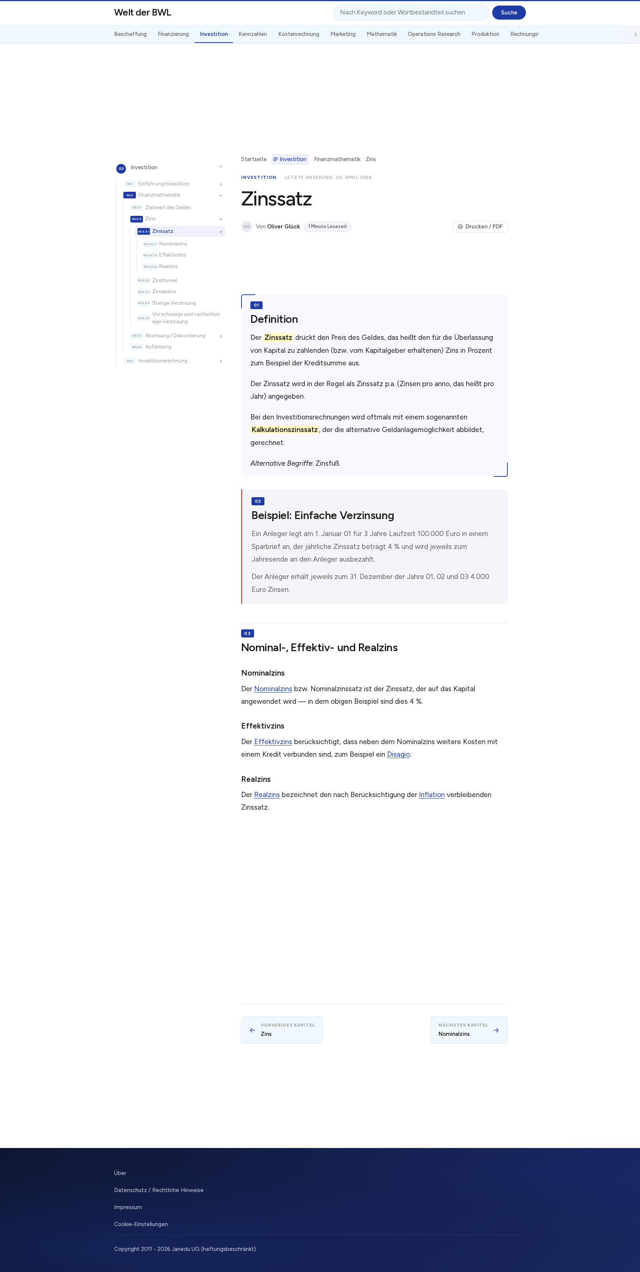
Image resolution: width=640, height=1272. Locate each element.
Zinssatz (162, 231)
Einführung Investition (164, 183)
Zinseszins (164, 291)
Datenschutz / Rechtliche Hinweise (159, 1190)
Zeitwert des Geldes (168, 207)
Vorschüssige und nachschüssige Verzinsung (186, 317)
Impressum (128, 1207)
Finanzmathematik (159, 195)
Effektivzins (172, 255)
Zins (150, 218)
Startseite (254, 159)
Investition (144, 167)
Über (120, 1173)
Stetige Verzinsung (174, 303)
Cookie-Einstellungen (141, 1224)
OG (246, 226)
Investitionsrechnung (163, 361)
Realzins (168, 266)
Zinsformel (164, 280)
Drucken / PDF (484, 226)
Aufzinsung (158, 346)
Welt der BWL (142, 12)
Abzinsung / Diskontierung (175, 335)
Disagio (398, 754)
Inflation (432, 794)
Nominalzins (173, 244)
